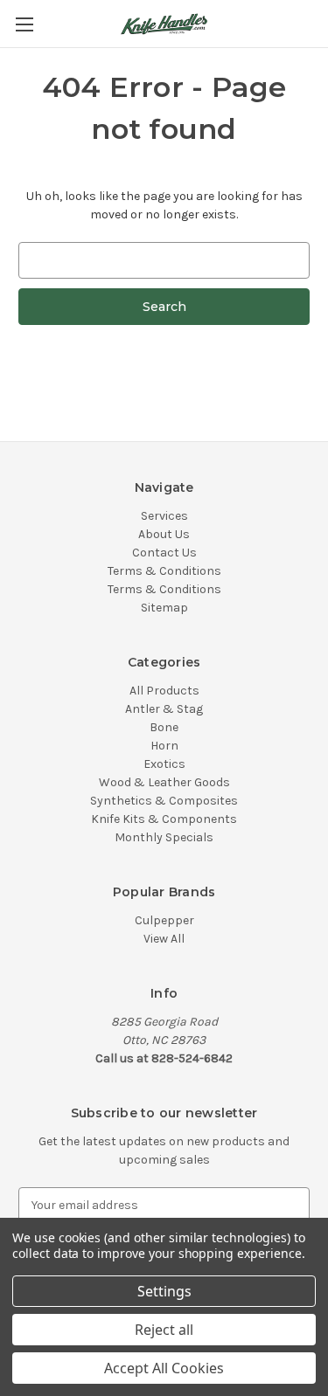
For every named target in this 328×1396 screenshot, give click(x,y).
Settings (164, 1291)
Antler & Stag (164, 708)
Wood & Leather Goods (164, 782)
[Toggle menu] (24, 24)
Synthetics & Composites (164, 800)
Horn (164, 745)
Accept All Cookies (164, 1368)
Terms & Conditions (164, 570)
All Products (164, 690)
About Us (164, 534)
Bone (164, 727)
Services (164, 515)
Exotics (164, 764)
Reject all (164, 1329)
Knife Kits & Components (164, 819)
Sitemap (164, 607)
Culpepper (164, 920)
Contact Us (164, 552)
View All (164, 938)
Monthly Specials (164, 837)
